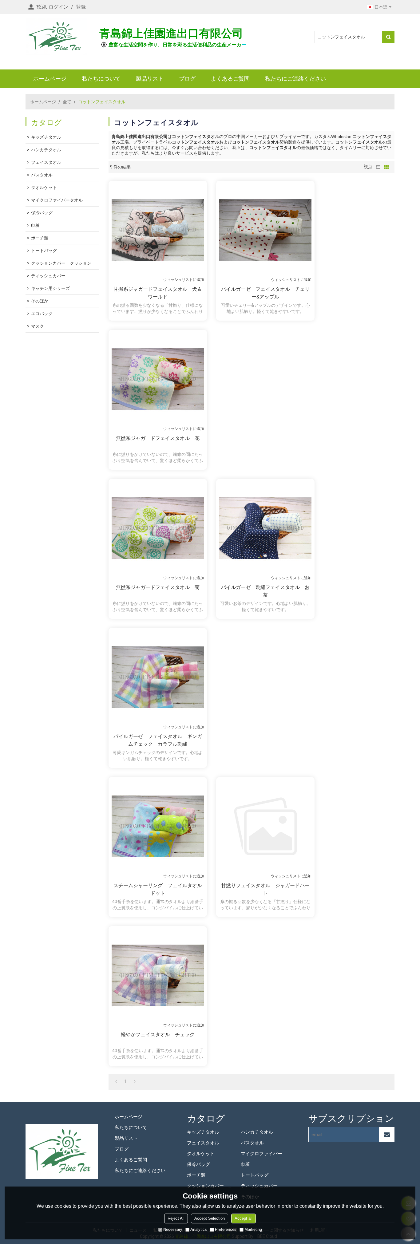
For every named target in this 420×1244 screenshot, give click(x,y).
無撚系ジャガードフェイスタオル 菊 (158, 587)
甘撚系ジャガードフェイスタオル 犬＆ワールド (157, 293)
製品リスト (150, 78)
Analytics (198, 1229)
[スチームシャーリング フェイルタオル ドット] (158, 826)
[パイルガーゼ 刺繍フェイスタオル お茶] (265, 528)
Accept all (243, 1218)
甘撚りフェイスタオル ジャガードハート (265, 889)
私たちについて (101, 78)
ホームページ (49, 78)
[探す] (388, 37)
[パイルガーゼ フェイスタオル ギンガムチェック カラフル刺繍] (158, 677)
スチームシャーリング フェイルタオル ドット (158, 889)
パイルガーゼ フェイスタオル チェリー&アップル (265, 293)
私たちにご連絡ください (295, 78)
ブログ (187, 78)
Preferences (225, 1229)
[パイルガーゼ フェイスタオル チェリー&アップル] (265, 230)
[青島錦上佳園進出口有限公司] (56, 36)
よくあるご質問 (230, 78)
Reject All (176, 1218)
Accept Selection (209, 1218)
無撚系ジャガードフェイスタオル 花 (158, 438)
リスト (378, 167)
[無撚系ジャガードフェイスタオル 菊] (158, 528)
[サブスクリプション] (386, 1134)
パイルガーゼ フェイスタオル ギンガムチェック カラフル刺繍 (157, 740)
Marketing (253, 1229)
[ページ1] (116, 1081)
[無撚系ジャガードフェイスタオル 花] (158, 379)
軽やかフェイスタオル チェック (158, 1034)
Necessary (172, 1229)
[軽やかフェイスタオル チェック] (158, 975)
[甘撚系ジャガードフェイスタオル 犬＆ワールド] (158, 230)
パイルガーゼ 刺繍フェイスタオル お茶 (265, 591)
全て (67, 101)
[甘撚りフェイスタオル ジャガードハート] (265, 826)
